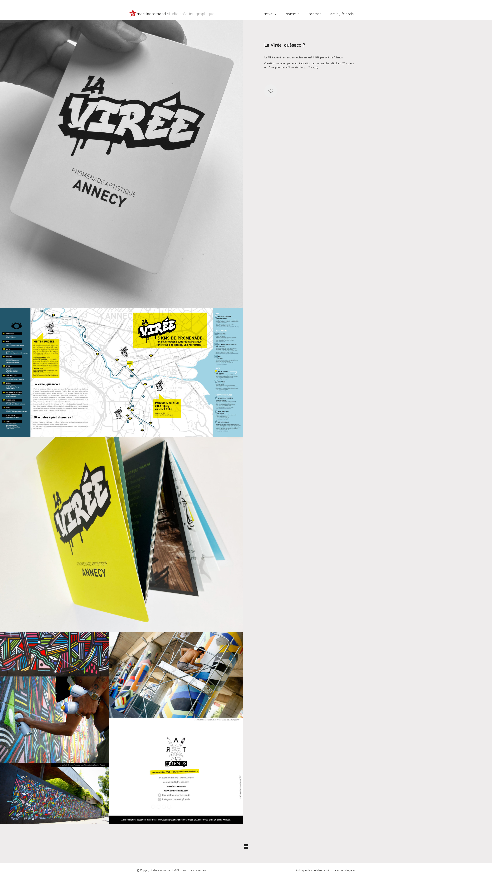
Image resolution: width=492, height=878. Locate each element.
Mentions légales (345, 870)
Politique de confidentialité (312, 870)
